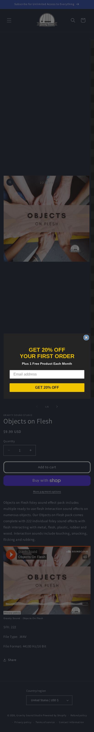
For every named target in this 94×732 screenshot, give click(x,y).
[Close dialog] (86, 337)
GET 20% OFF (47, 387)
